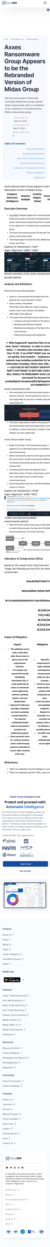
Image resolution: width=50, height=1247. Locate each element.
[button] (45, 3)
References (39, 177)
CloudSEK (13, 215)
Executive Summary (35, 149)
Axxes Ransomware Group (32, 163)
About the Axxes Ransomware (30, 158)
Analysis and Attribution (33, 153)
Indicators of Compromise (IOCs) (29, 168)
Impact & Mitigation (35, 172)
